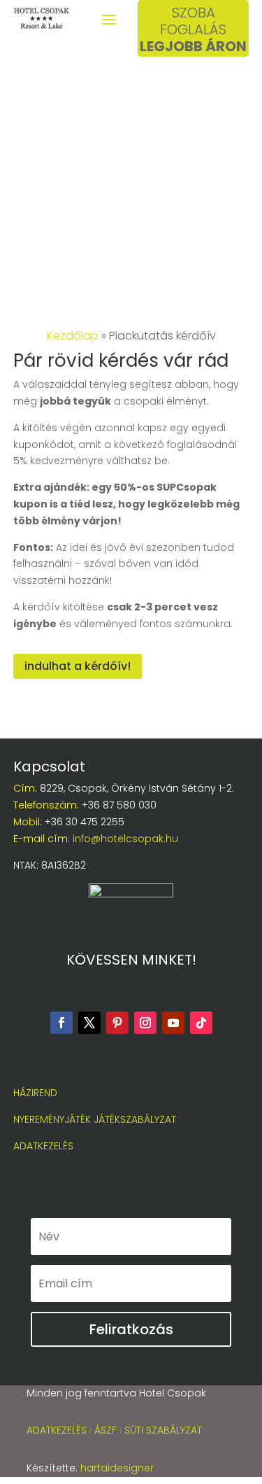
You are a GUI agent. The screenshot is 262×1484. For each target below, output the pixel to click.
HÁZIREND (35, 1093)
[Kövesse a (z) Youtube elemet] (173, 1022)
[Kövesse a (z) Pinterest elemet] (117, 1022)
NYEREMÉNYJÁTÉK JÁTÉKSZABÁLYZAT (94, 1119)
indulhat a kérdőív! (77, 666)
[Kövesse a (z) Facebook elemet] (61, 1022)
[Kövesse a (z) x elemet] (89, 1022)
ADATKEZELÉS (43, 1146)
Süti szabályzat (164, 1430)
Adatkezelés (57, 1430)
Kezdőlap (73, 336)
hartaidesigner (117, 1468)
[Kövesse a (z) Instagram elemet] (145, 1022)
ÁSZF (106, 1430)
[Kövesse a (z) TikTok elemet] (201, 1022)
